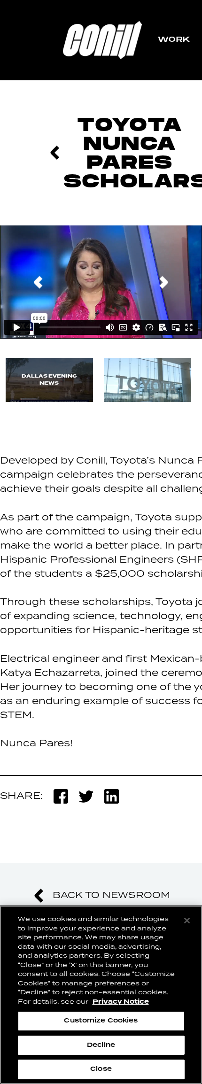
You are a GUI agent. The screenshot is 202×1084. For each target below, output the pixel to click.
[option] (101, 282)
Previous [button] (38, 282)
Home (72, 25)
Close (101, 1069)
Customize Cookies (101, 1020)
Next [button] (163, 282)
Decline (101, 1045)
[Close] (187, 920)
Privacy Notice (121, 1002)
